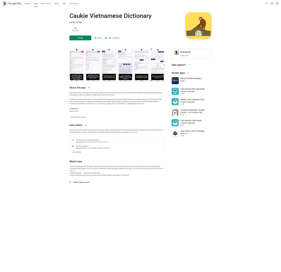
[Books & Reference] (78, 117)
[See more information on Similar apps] (188, 73)
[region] (113, 29)
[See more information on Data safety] (85, 125)
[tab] (27, 3)
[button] (76, 65)
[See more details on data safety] (77, 152)
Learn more (79, 142)
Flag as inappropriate (79, 182)
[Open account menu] (277, 3)
